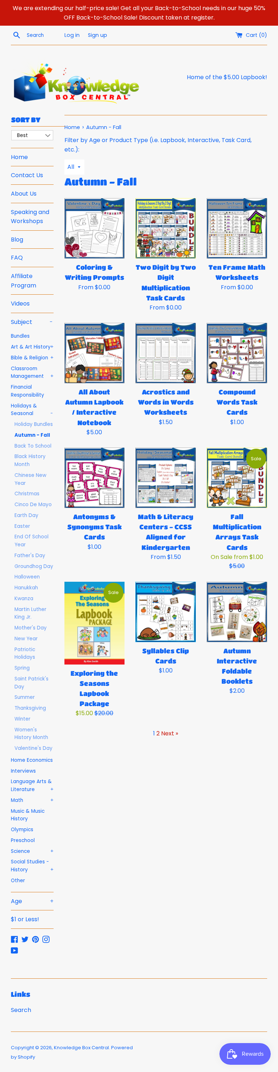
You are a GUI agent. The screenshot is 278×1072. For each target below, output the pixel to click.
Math (32, 800)
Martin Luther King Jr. (30, 613)
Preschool (23, 840)
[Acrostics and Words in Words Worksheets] (165, 353)
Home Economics (32, 760)
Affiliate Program (23, 281)
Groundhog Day (33, 566)
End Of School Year (31, 540)
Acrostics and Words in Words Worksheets (166, 402)
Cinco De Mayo (33, 504)
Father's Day (29, 555)
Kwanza (23, 598)
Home (19, 157)
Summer (24, 697)
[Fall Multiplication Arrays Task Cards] (237, 478)
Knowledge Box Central (81, 1048)
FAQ (17, 257)
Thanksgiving (30, 708)
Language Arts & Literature (32, 785)
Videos (20, 303)
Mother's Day (30, 627)
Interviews (23, 771)
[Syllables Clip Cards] (165, 612)
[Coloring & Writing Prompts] (94, 228)
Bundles (20, 336)
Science (32, 851)
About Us (24, 193)
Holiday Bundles (33, 424)
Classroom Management (32, 372)
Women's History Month (31, 733)
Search (21, 1010)
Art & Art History (32, 346)
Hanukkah (26, 587)
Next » (169, 733)
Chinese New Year (30, 479)
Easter (22, 526)
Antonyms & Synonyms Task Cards (94, 527)
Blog (17, 239)
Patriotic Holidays (24, 653)
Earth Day (26, 515)
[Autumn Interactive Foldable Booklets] (237, 612)
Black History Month (30, 460)
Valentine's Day (33, 748)
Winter (22, 719)
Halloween (27, 576)
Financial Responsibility (27, 391)
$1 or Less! (25, 919)
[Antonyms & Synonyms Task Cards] (94, 478)
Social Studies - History (32, 865)
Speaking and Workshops (30, 217)
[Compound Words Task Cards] (237, 353)
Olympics (22, 829)
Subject (32, 322)
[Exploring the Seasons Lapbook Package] (94, 623)
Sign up (97, 35)
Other (18, 880)
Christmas (26, 493)
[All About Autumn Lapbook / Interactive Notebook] (94, 353)
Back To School (32, 446)
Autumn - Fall (32, 435)
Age (32, 901)
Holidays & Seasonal (32, 409)
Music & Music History (28, 815)
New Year (26, 638)
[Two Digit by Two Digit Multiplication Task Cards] (165, 228)
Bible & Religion (32, 357)
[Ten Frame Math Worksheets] (237, 228)
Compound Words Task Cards (236, 402)
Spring (22, 668)
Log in (72, 35)
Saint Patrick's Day (31, 682)
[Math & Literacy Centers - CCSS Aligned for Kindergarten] (165, 478)
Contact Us (27, 175)
